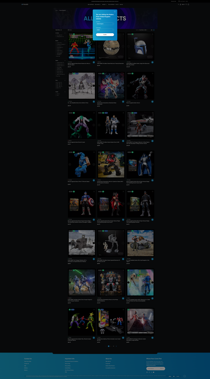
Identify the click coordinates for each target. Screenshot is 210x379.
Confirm (105, 34)
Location (98, 21)
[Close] (115, 12)
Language (98, 27)
